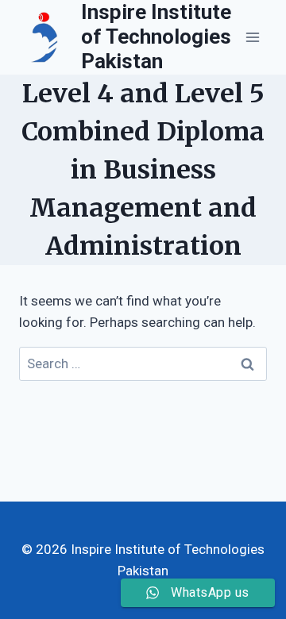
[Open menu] (252, 37)
